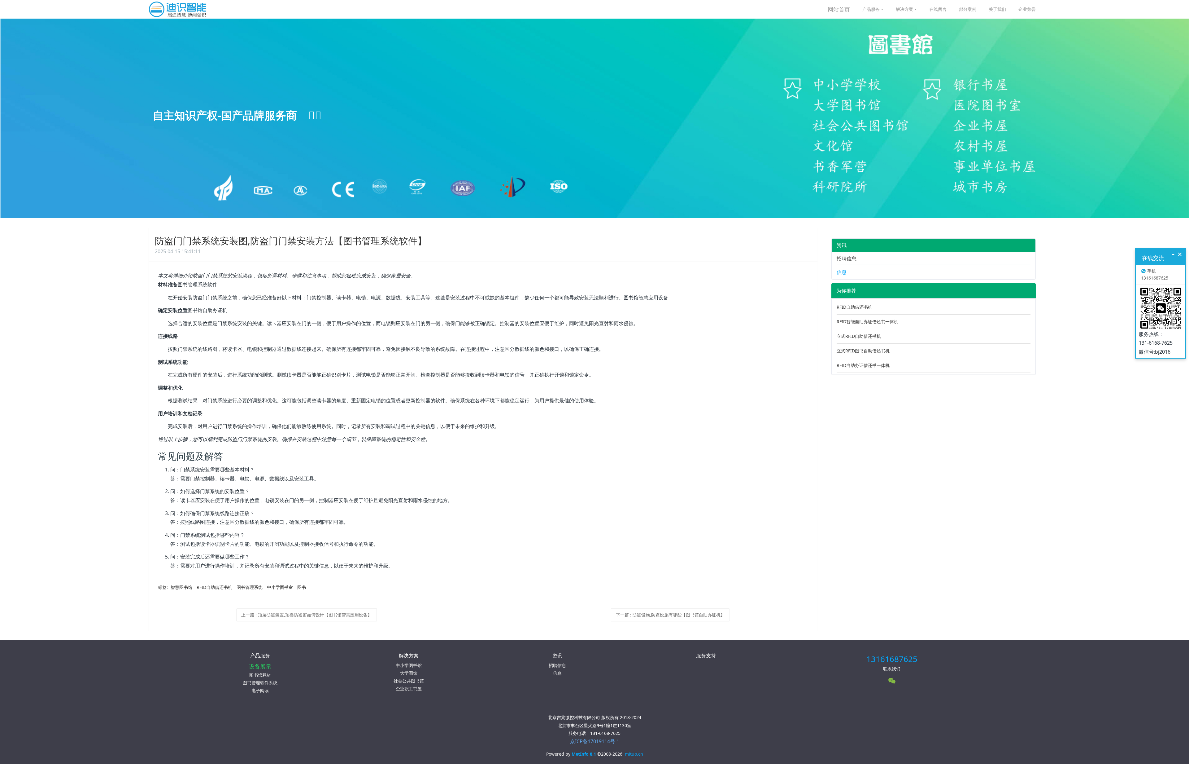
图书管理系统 (250, 587)
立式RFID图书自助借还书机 (863, 351)
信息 (842, 272)
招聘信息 (846, 258)
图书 (301, 587)
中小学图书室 (280, 587)
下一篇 (670, 615)
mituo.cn (634, 754)
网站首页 (839, 9)
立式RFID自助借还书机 (859, 336)
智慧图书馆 (181, 587)
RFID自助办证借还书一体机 (863, 365)
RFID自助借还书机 (214, 587)
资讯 (842, 245)
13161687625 (891, 659)
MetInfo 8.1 (584, 754)
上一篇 (306, 615)
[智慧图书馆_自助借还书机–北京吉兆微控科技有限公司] (182, 9)
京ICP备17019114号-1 (594, 741)
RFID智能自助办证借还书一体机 (867, 322)
